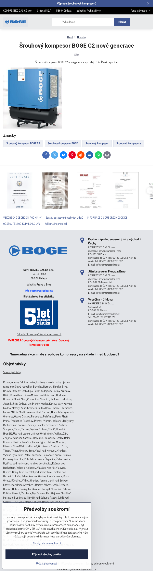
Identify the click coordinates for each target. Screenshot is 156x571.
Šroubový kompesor (97, 143)
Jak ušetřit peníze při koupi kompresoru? (39, 334)
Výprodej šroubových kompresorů (76, 3)
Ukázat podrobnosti (46, 563)
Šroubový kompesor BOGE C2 (23, 143)
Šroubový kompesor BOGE (63, 143)
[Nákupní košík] (138, 22)
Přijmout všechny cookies (47, 554)
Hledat (122, 21)
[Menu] (148, 22)
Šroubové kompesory (128, 143)
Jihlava (42, 278)
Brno (48, 284)
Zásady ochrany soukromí (100, 563)
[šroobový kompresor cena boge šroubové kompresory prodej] (38, 263)
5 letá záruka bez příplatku (38, 296)
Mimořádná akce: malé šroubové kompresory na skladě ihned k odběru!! (64, 354)
